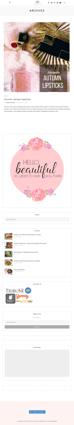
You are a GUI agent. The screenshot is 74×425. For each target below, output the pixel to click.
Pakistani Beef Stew (19, 269)
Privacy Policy (53, 421)
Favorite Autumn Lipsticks (17, 99)
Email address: (37, 317)
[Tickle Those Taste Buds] (37, 2)
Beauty (6, 96)
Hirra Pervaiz (10, 102)
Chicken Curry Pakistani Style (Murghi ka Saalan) (27, 234)
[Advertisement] (37, 363)
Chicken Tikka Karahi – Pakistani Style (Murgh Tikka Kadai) (30, 243)
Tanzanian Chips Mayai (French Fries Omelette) (27, 261)
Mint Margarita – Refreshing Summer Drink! (26, 252)
